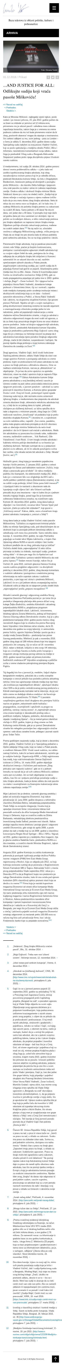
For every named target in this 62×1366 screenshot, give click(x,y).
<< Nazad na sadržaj (12, 104)
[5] (16, 454)
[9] (39, 697)
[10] (29, 787)
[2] (34, 346)
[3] (21, 377)
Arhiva (12, 33)
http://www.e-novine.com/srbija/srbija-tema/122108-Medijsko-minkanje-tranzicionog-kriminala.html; (35, 1334)
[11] (21, 883)
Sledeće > (11, 111)
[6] (58, 482)
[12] (50, 920)
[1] (26, 228)
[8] (47, 588)
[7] (17, 560)
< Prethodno (10, 107)
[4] (30, 417)
